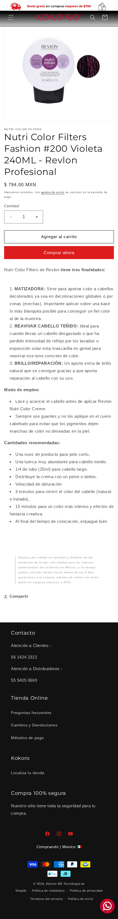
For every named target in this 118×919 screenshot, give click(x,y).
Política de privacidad (86, 890)
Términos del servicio (46, 899)
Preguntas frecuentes (31, 712)
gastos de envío (53, 192)
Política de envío (80, 899)
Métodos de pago (27, 738)
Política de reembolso (48, 890)
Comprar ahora (59, 252)
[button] (11, 17)
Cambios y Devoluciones (34, 725)
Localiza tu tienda (27, 773)
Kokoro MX (54, 883)
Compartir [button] (19, 596)
